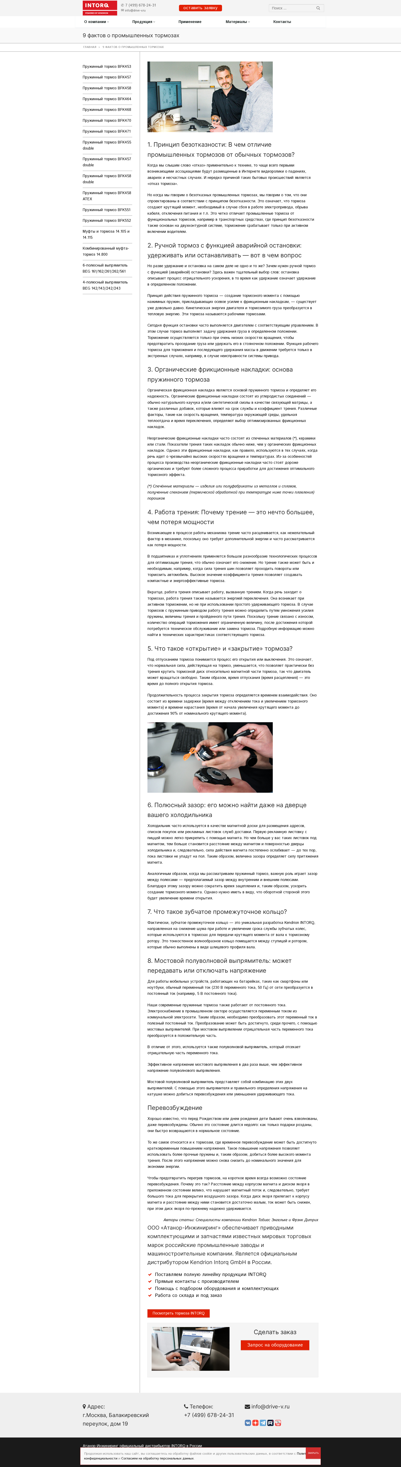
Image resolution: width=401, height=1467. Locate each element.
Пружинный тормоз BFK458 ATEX (107, 196)
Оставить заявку (200, 8)
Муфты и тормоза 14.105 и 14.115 (106, 234)
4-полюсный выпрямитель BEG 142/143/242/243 (105, 285)
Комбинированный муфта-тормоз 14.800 (106, 251)
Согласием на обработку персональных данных (157, 1458)
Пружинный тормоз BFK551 (106, 210)
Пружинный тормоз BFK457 (107, 77)
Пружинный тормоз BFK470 (107, 120)
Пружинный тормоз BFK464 (107, 99)
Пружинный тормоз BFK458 (107, 88)
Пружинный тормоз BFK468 (107, 110)
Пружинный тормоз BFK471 (107, 131)
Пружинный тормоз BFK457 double (107, 162)
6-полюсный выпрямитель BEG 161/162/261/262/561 (105, 268)
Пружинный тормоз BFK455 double (107, 145)
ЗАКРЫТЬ (313, 1453)
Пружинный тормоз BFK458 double (107, 179)
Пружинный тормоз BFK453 (107, 66)
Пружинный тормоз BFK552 (107, 220)
